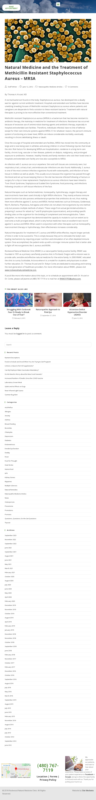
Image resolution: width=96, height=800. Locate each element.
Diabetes (8, 440)
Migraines (8, 481)
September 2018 (10, 646)
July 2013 (8, 733)
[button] (58, 4)
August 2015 (9, 704)
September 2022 (10, 544)
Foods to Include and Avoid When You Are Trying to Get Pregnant (28, 362)
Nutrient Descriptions (12, 358)
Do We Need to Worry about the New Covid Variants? (23, 374)
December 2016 (10, 671)
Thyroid (7, 523)
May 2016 (8, 692)
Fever (7, 457)
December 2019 (10, 605)
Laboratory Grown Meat (13, 382)
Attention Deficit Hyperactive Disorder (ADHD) (77, 312)
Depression (9, 436)
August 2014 (9, 724)
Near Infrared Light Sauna (14, 391)
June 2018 (8, 651)
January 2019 (9, 630)
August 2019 (9, 618)
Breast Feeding (10, 424)
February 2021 (10, 572)
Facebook (89, 774)
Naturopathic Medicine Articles (51, 87)
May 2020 (8, 593)
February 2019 (10, 626)
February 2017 (10, 667)
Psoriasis (8, 514)
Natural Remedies (11, 490)
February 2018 (10, 655)
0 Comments (73, 87)
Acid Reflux (9, 407)
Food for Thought (11, 461)
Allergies (8, 411)
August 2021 (9, 556)
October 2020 (9, 576)
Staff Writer (12, 87)
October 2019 (9, 614)
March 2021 (9, 568)
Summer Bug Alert (11, 395)
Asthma (7, 420)
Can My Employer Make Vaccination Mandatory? (22, 370)
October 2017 (9, 663)
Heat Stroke (9, 465)
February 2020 (10, 601)
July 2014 (8, 729)
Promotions (9, 510)
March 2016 (9, 696)
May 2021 (8, 564)
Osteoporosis (10, 502)
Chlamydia (8, 432)
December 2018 (10, 634)
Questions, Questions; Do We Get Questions (20, 518)
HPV (6, 473)
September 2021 (10, 552)
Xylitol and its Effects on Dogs (15, 386)
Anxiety (7, 416)
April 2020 (8, 597)
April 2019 (8, 622)
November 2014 (10, 720)
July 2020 (8, 585)
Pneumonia (9, 506)
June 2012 (8, 745)
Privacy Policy (48, 779)
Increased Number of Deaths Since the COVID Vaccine (24, 378)
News (7, 498)
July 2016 (8, 687)
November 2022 (10, 539)
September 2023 (10, 535)
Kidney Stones (10, 477)
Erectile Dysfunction (12, 449)
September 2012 (10, 741)
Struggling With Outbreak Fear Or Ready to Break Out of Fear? (19, 312)
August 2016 (9, 683)
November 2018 (10, 638)
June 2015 (8, 712)
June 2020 (8, 589)
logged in (20, 333)
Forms (53, 776)
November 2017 (10, 659)
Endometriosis (10, 444)
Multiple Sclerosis (11, 486)
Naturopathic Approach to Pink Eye (48, 310)
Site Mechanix (88, 790)
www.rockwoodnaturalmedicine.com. (21, 270)
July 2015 (8, 708)
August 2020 (9, 581)
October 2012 (9, 737)
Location (42, 776)
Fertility (7, 453)
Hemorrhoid (9, 469)
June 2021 (8, 560)
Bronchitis (8, 428)
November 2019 (10, 609)
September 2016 (10, 679)
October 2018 (9, 642)
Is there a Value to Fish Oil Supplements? (19, 366)
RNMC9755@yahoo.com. (70, 278)
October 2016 (9, 675)
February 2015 (10, 716)
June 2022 (8, 548)
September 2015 (10, 700)
